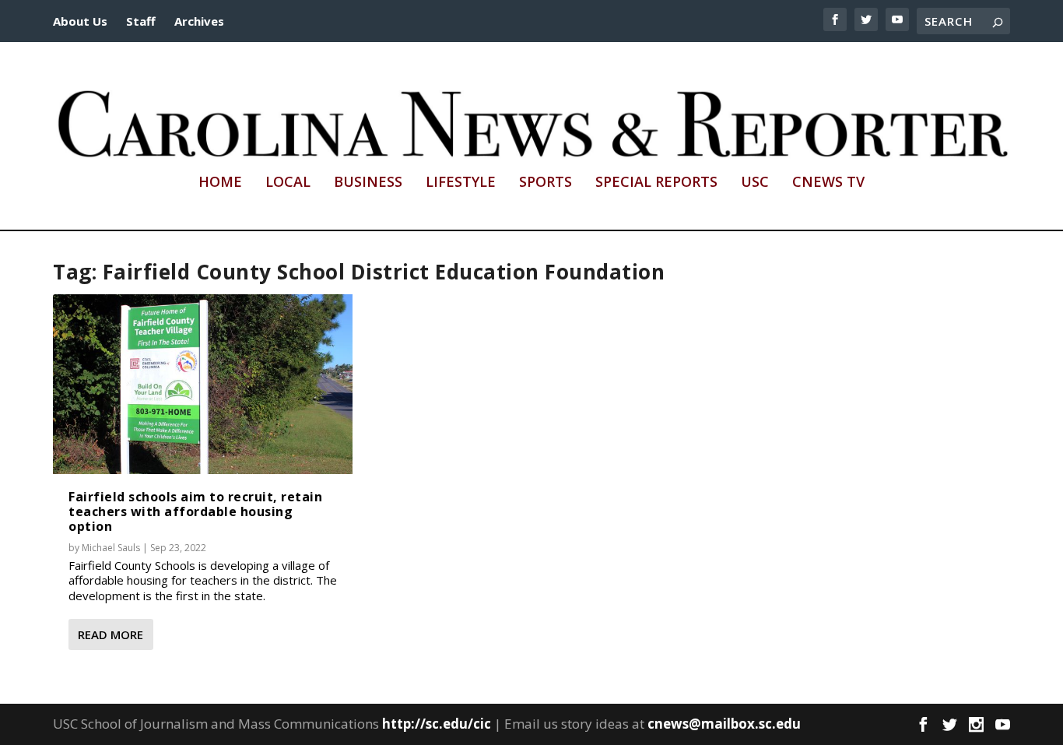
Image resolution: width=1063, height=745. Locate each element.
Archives (199, 21)
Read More (110, 634)
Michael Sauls (111, 547)
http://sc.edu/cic (436, 724)
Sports (545, 183)
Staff (141, 21)
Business (368, 183)
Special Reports (656, 183)
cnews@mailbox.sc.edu (724, 724)
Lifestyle (461, 183)
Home (220, 183)
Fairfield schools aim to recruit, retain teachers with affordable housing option (195, 511)
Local (287, 183)
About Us (80, 21)
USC (755, 183)
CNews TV (828, 183)
